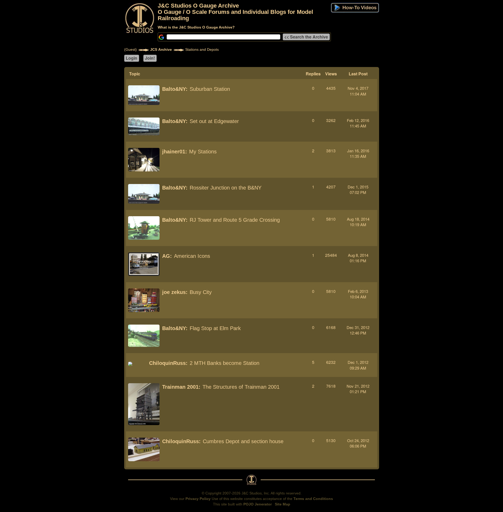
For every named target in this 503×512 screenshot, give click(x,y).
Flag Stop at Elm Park (215, 328)
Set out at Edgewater (214, 121)
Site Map (282, 504)
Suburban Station (210, 89)
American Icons (192, 256)
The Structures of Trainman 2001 (241, 387)
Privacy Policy (198, 499)
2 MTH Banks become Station (224, 363)
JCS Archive (161, 49)
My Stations (203, 151)
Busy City (201, 292)
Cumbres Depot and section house (243, 441)
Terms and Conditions (313, 499)
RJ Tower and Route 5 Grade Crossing (235, 220)
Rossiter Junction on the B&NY (225, 188)
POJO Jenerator (257, 504)
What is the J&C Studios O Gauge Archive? (196, 27)
